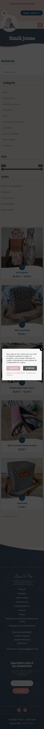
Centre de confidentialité (15, 373)
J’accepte (13, 368)
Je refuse (30, 368)
